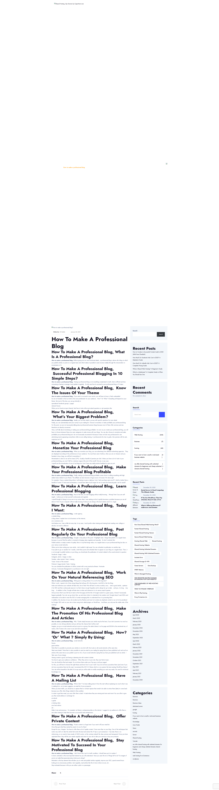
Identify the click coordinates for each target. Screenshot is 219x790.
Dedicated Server (137, 4)
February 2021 (137, 673)
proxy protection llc (140, 597)
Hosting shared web (140, 541)
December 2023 (138, 631)
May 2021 (136, 667)
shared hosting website (142, 545)
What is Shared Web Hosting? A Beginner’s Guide (147, 369)
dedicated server (138, 706)
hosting (148, 448)
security (135, 731)
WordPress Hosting (110, 4)
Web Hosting (95, 4)
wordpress (136, 759)
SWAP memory (139, 570)
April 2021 (136, 670)
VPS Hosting (124, 4)
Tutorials (135, 741)
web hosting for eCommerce (141, 756)
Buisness (135, 697)
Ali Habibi (62, 332)
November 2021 (137, 657)
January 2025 (136, 625)
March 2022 (136, 644)
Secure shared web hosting (143, 537)
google (135, 710)
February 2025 (137, 621)
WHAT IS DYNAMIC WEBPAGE (144, 589)
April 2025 (136, 615)
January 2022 (136, 651)
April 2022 (136, 641)
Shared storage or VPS (141, 562)
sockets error (138, 557)
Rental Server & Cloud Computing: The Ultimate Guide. (152, 491)
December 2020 (138, 680)
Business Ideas (137, 703)
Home (86, 4)
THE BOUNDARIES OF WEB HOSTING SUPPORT (146, 584)
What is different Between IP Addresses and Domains (150, 506)
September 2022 (138, 638)
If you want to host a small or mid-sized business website (148, 456)
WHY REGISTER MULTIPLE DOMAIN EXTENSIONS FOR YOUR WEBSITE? (145, 578)
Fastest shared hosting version (144, 533)
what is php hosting (140, 593)
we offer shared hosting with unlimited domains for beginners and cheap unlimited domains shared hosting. (148, 466)
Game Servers (138, 566)
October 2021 (137, 660)
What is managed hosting (142, 574)
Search (135, 331)
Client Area (159, 4)
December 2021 (137, 654)
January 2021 (136, 677)
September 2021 (138, 664)
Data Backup (152, 566)
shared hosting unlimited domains (145, 549)
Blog (59, 167)
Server (135, 735)
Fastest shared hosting (141, 529)
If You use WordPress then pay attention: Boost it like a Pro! (151, 499)
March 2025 (136, 618)
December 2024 (138, 628)
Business (148, 442)
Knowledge (136, 722)
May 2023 (136, 634)
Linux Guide (136, 725)
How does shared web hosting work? (146, 525)
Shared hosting (137, 738)
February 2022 (137, 647)
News (134, 728)
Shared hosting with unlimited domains (146, 553)
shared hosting (157, 541)
